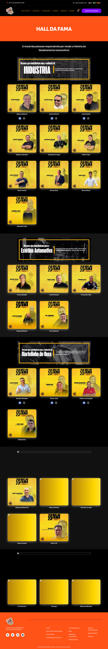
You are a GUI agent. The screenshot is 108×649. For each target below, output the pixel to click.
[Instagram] (24, 118)
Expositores (36, 11)
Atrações (55, 11)
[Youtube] (22, 635)
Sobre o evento (25, 11)
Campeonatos (46, 11)
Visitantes (63, 11)
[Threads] (7, 635)
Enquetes (72, 11)
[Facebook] (19, 118)
